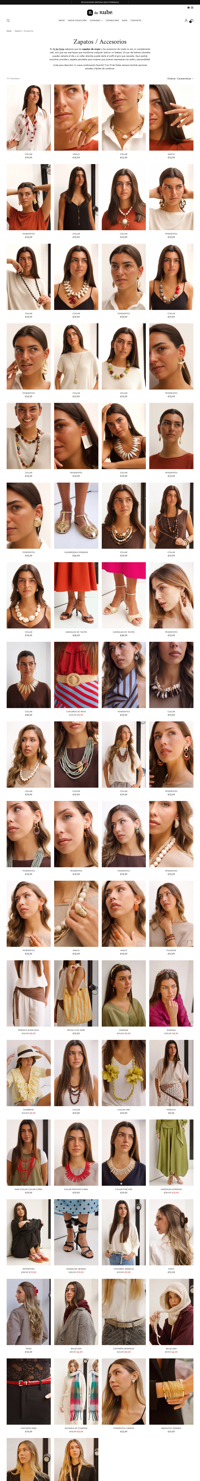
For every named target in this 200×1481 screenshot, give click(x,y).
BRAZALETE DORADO (171, 1428)
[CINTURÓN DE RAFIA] (76, 675)
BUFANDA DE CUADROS (76, 1428)
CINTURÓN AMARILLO (124, 1269)
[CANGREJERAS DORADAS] (76, 516)
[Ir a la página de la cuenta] (186, 20)
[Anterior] (72, 2)
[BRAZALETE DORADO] (171, 1391)
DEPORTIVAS (29, 1269)
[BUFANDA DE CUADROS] (76, 1391)
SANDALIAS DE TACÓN (76, 632)
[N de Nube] (100, 13)
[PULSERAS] (171, 914)
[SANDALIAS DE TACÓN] (76, 595)
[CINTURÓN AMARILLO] (124, 1232)
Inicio (9, 30)
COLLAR (28, 154)
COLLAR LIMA (124, 1109)
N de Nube (58, 49)
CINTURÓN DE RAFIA (76, 711)
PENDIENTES (29, 233)
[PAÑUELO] (171, 1073)
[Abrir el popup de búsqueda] (8, 20)
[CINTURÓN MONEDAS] (124, 1312)
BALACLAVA (76, 1348)
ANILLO (76, 154)
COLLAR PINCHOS (123, 1189)
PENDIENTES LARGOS (123, 1428)
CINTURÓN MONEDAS (123, 1348)
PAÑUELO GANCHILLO (28, 1030)
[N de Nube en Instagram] (192, 7)
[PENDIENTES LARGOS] (124, 1391)
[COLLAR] (29, 117)
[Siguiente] (128, 2)
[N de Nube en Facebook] (188, 7)
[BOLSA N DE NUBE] (76, 993)
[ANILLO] (76, 117)
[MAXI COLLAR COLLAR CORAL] (29, 1152)
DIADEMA (123, 1030)
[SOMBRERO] (29, 1073)
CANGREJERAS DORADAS (76, 552)
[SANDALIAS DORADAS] (171, 1152)
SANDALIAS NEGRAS (76, 1269)
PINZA (171, 1269)
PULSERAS (171, 950)
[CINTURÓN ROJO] (29, 1391)
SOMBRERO (28, 1109)
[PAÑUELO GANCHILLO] (29, 993)
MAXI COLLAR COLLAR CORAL (29, 1189)
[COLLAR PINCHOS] (124, 1152)
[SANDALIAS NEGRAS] (76, 1232)
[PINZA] (171, 1232)
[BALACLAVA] (76, 1312)
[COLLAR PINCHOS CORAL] (76, 1152)
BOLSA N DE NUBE (76, 1030)
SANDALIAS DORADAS (171, 1189)
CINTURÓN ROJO (29, 1428)
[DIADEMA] (124, 993)
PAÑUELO (171, 1109)
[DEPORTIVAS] (29, 1232)
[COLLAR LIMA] (124, 1073)
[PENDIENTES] (29, 197)
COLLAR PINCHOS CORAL (76, 1189)
